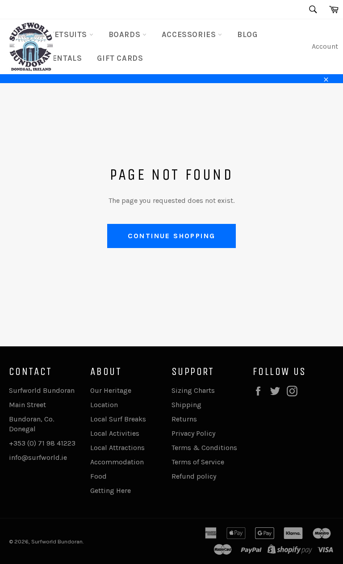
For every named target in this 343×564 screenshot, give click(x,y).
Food (98, 476)
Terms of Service (198, 462)
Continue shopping (172, 235)
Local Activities (114, 433)
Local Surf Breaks (118, 419)
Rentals (64, 58)
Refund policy (194, 476)
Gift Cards (120, 58)
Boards (125, 34)
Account (325, 46)
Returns (184, 419)
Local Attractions (117, 447)
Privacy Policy (193, 433)
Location (104, 404)
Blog (247, 34)
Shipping (186, 404)
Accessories (190, 34)
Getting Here (110, 490)
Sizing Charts (193, 390)
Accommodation (117, 462)
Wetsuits (68, 34)
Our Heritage (110, 390)
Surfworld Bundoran (57, 541)
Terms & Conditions (204, 447)
